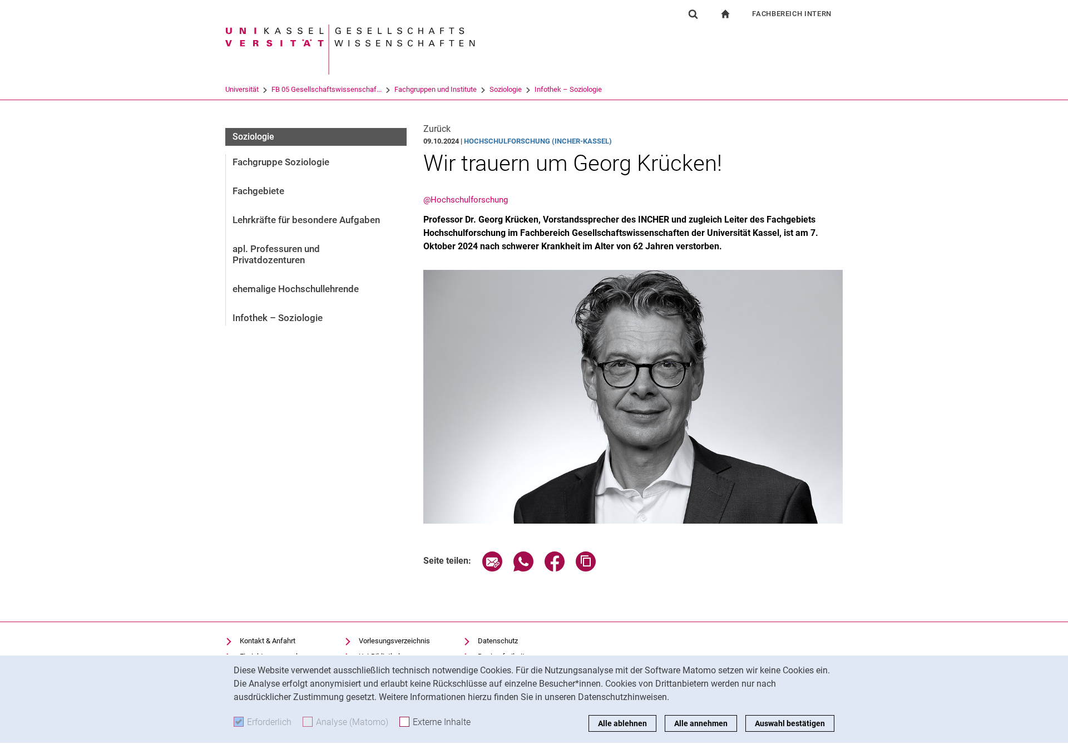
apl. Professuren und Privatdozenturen (276, 254)
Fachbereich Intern (792, 13)
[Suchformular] (693, 13)
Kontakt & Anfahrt (267, 641)
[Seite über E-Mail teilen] (492, 568)
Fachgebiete (258, 190)
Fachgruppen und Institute (435, 89)
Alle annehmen (701, 723)
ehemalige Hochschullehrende (296, 288)
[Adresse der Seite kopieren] (586, 568)
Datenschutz (498, 641)
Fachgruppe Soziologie (281, 161)
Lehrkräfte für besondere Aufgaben (306, 219)
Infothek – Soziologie (568, 89)
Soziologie (506, 89)
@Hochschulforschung (465, 200)
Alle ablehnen (622, 723)
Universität (242, 89)
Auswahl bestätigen (790, 723)
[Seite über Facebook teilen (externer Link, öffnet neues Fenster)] (555, 568)
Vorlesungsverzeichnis (394, 641)
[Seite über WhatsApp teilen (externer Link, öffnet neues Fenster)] (523, 568)
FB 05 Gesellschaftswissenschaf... (326, 89)
